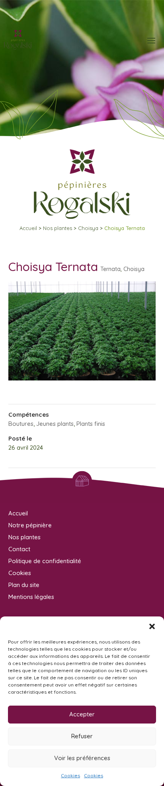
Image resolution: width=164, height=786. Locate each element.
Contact (19, 549)
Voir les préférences (82, 758)
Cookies (70, 775)
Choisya (88, 228)
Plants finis (90, 423)
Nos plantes (57, 228)
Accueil (28, 228)
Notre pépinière (30, 525)
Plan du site (23, 585)
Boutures (20, 423)
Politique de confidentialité (44, 561)
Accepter (82, 714)
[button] (152, 626)
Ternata (110, 269)
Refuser (82, 736)
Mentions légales (31, 597)
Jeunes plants (55, 423)
